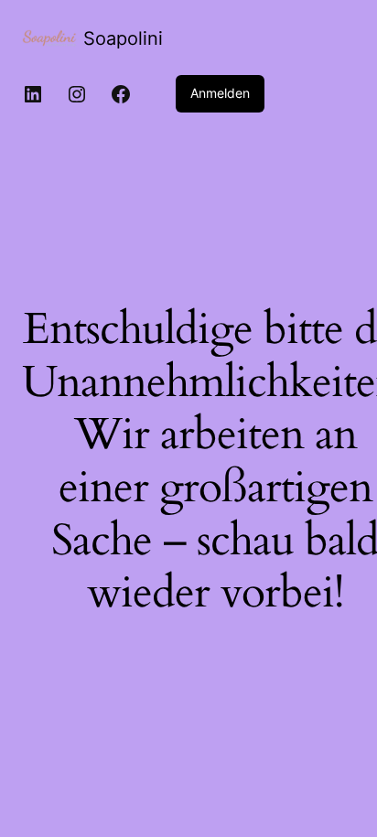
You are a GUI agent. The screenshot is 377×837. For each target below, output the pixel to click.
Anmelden (220, 93)
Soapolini (123, 38)
